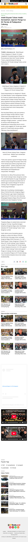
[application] (14, 416)
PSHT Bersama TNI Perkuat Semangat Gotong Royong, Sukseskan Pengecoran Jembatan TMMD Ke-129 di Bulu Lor (7, 305)
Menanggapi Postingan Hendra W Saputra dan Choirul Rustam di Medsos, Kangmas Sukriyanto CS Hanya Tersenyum (6, 291)
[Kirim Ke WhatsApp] (26, 262)
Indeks (4, 531)
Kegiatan (3, 15)
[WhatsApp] (15, 527)
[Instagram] (10, 527)
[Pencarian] (26, 4)
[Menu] (2, 4)
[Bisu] (22, 422)
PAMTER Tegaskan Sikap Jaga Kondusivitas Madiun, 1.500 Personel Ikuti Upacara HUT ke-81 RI (7, 277)
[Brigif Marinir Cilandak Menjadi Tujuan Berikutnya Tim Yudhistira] (4, 510)
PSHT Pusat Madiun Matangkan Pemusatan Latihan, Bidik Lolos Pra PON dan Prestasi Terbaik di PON (20, 277)
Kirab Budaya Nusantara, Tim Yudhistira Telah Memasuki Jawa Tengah (17, 497)
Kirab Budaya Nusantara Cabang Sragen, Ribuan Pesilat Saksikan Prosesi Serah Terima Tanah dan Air (17, 484)
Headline (24, 13)
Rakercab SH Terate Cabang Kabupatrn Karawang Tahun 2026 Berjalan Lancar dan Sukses (20, 305)
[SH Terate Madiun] (10, 4)
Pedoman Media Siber (19, 533)
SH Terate (13, 468)
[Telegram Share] (23, 262)
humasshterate (11, 465)
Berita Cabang (4, 13)
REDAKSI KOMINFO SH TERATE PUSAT (16, 531)
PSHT (3, 465)
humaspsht (20, 465)
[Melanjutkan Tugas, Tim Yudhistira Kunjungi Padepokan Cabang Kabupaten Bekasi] (4, 504)
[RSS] (18, 527)
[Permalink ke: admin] (2, 27)
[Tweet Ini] (17, 262)
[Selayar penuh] (25, 422)
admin (5, 26)
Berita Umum (19, 13)
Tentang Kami (14, 534)
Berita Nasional (11, 13)
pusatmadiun (5, 468)
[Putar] (3, 422)
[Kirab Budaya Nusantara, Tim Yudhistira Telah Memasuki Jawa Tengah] (4, 497)
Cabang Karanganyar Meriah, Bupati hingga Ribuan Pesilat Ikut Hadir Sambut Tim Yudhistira (17, 490)
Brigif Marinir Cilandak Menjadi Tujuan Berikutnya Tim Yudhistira (17, 510)
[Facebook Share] (14, 262)
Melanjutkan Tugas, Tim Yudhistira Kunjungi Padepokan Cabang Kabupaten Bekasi (17, 503)
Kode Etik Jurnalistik (8, 533)
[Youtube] (13, 527)
